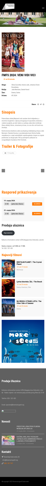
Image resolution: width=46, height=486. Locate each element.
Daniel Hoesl (25, 90)
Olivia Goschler (16, 85)
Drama (14, 93)
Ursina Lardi (25, 85)
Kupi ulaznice (8, 233)
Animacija (20, 270)
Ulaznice (37, 204)
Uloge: (4, 85)
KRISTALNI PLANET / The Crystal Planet (29, 263)
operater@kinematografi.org (15, 405)
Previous (3, 170)
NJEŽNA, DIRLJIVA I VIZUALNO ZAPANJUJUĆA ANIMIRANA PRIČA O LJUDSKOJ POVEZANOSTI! (29, 439)
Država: (4, 95)
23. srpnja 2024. (9, 210)
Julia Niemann (16, 90)
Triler (29, 287)
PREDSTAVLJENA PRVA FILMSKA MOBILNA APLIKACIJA (28, 427)
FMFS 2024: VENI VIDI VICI (19, 75)
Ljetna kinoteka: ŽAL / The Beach (29, 282)
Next (42, 170)
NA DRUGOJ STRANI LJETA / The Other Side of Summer (29, 302)
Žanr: (3, 93)
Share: (34, 104)
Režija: (4, 90)
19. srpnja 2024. (9, 201)
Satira (18, 93)
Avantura (24, 287)
